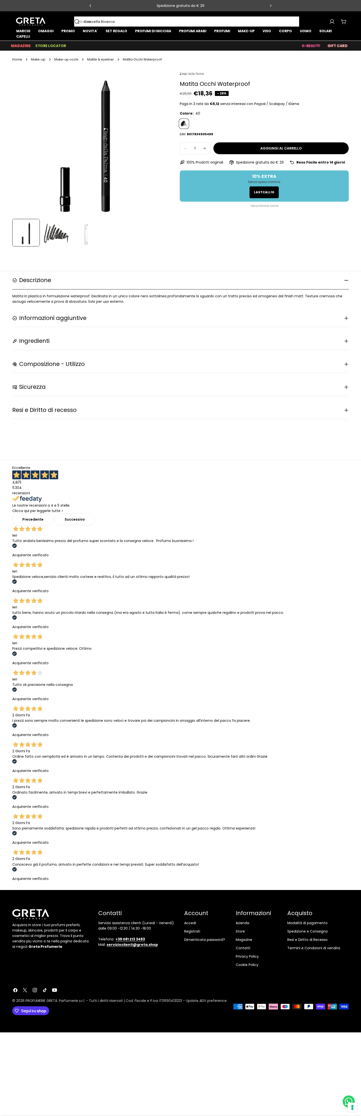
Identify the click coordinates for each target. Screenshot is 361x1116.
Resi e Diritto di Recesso (307, 939)
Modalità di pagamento (307, 922)
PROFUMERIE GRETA (41, 1000)
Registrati (192, 931)
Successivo (75, 519)
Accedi (190, 922)
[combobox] (186, 22)
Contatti (243, 948)
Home (17, 59)
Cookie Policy (247, 964)
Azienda (242, 922)
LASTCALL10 (264, 192)
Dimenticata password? (204, 939)
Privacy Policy (247, 956)
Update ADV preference (206, 1000)
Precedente (32, 519)
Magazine (244, 939)
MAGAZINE (20, 45)
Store (240, 931)
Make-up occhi (66, 59)
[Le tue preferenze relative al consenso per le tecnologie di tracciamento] (352, 1107)
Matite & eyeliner (100, 59)
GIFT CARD (338, 45)
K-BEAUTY (311, 45)
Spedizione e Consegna (307, 931)
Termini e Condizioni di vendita (313, 948)
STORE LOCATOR (50, 45)
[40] (184, 124)
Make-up (38, 59)
